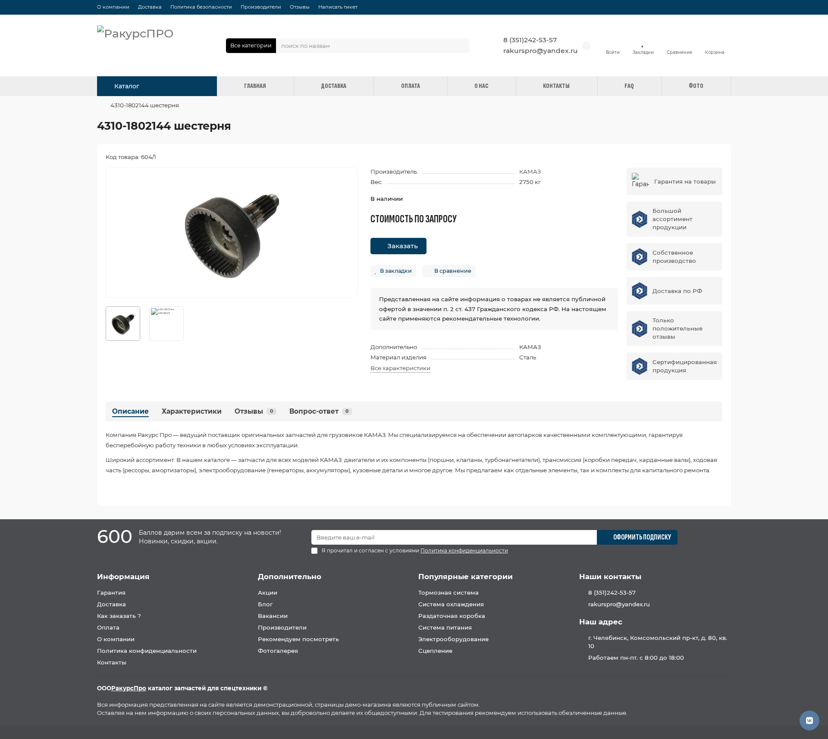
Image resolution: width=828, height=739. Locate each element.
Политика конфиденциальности (147, 650)
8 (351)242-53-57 (530, 40)
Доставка (150, 7)
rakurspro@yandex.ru (540, 51)
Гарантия (111, 592)
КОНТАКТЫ (556, 86)
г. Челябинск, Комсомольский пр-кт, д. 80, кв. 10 (657, 641)
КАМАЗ (530, 171)
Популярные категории (465, 576)
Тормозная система (448, 592)
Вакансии (273, 615)
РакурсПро (128, 688)
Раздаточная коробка (451, 615)
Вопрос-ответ (318, 411)
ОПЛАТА (410, 86)
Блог (265, 604)
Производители (261, 7)
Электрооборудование (453, 639)
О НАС (481, 86)
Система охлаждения (451, 604)
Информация (123, 576)
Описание (130, 411)
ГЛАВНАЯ (255, 86)
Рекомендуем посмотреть (298, 639)
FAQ (629, 86)
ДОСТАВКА (333, 86)
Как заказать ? (119, 615)
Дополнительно (289, 576)
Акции (267, 592)
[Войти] (613, 41)
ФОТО (696, 86)
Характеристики (192, 411)
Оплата (108, 627)
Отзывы (300, 7)
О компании (113, 7)
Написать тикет (338, 7)
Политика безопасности (201, 7)
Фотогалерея (278, 650)
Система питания (445, 627)
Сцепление (435, 650)
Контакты (111, 662)
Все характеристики (400, 368)
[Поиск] (460, 46)
